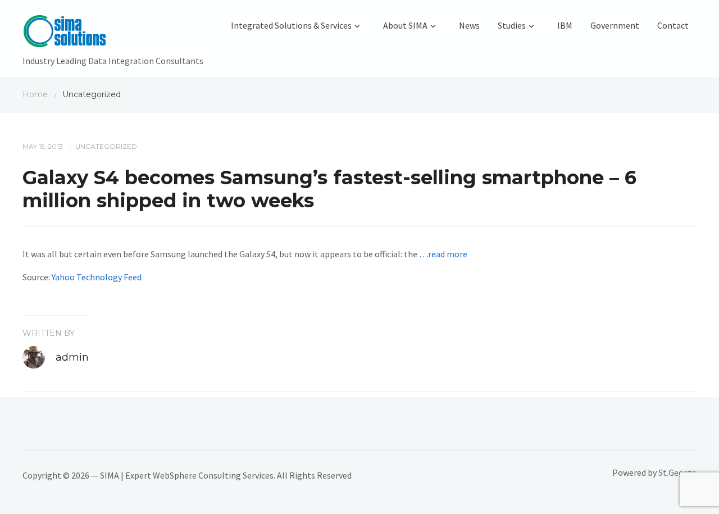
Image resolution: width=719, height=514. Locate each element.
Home (35, 94)
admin (72, 357)
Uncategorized (106, 146)
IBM (564, 25)
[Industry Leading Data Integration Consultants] (112, 33)
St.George (677, 472)
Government (614, 25)
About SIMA (405, 25)
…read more (443, 254)
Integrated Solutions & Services (291, 25)
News (469, 25)
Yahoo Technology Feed (97, 277)
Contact (673, 25)
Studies (512, 25)
